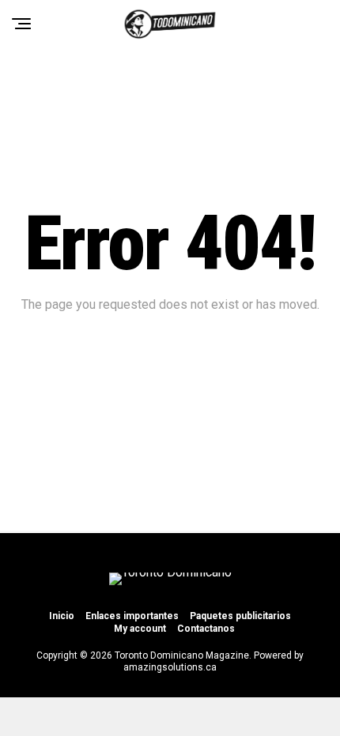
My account (140, 628)
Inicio (61, 615)
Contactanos (206, 628)
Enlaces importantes (132, 615)
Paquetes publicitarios (240, 615)
